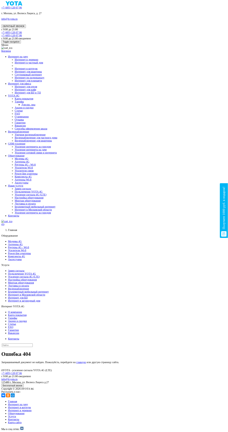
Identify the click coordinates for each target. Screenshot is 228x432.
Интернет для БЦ (18, 297)
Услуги (12, 416)
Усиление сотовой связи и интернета (36, 152)
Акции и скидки (24, 107)
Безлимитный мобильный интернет (35, 206)
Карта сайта (15, 422)
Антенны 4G (22, 161)
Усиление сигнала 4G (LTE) (30, 194)
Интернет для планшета (28, 80)
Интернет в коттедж (26, 68)
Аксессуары (21, 182)
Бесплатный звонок (12, 385)
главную (81, 362)
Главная (12, 401)
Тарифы (19, 101)
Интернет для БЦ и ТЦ (28, 92)
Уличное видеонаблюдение (30, 134)
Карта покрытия (24, 98)
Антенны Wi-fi (23, 179)
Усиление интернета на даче (31, 149)
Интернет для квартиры (28, 71)
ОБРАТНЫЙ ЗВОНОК (14, 26)
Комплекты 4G (23, 176)
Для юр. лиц (28, 104)
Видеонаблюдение (18, 131)
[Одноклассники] (8, 395)
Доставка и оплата (25, 203)
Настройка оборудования (29, 197)
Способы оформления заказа (31, 128)
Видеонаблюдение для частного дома (36, 137)
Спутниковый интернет (28, 74)
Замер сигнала (23, 188)
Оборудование (16, 155)
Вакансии (20, 125)
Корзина (6, 51)
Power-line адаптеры (26, 173)
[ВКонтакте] (3, 395)
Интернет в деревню (26, 59)
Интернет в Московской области (33, 209)
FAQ (17, 113)
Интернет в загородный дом (24, 300)
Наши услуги (15, 185)
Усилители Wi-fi (24, 167)
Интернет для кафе (25, 89)
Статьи (19, 110)
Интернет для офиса (19, 83)
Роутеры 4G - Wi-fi (25, 164)
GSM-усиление (16, 143)
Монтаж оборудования (28, 200)
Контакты (13, 215)
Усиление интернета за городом (33, 146)
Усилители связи (24, 170)
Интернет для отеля (26, 86)
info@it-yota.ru (9, 19)
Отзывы (19, 119)
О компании (22, 116)
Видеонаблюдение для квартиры (33, 140)
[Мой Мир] (13, 395)
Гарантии (20, 122)
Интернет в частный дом (29, 62)
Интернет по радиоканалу (29, 77)
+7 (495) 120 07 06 (11, 373)
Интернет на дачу (18, 56)
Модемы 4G (21, 158)
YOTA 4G (13, 95)
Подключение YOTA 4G (29, 191)
